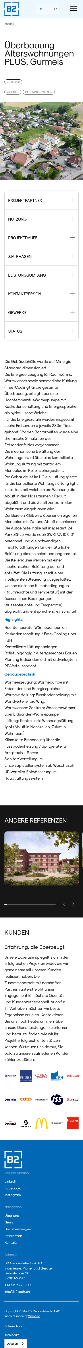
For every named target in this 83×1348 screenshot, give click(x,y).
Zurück (9, 24)
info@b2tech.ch (17, 1291)
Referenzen (13, 1235)
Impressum (11, 1335)
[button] (73, 9)
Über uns (11, 1215)
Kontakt (10, 1242)
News (8, 1222)
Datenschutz (13, 1326)
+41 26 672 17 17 (17, 1285)
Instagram (12, 1195)
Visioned (34, 1316)
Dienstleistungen (17, 1229)
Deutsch (12, 1343)
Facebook (12, 1188)
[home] (11, 9)
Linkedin (10, 1181)
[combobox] (15, 1343)
